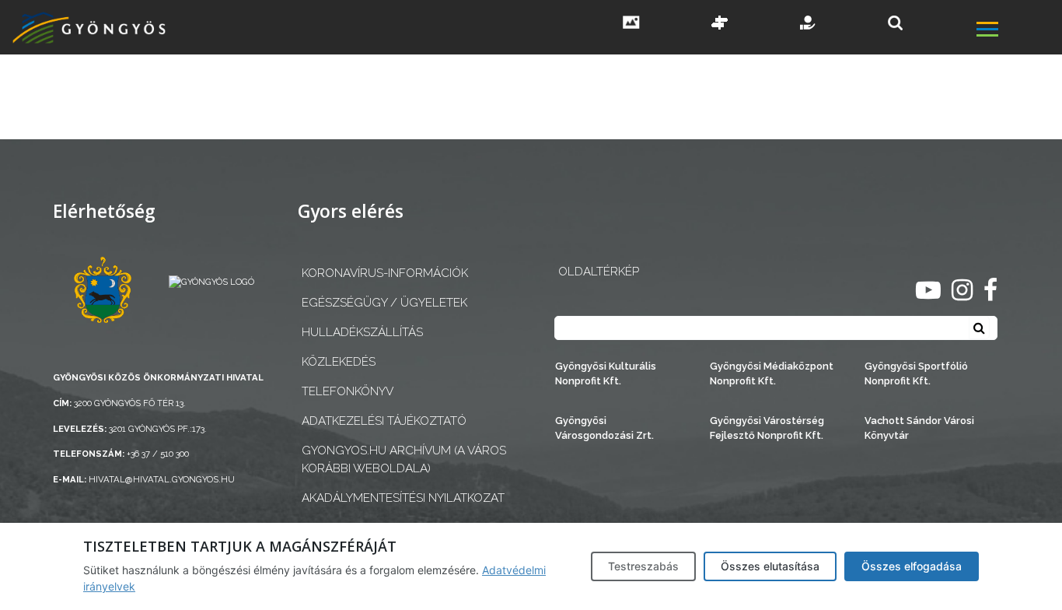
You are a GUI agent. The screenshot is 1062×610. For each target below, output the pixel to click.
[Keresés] (895, 23)
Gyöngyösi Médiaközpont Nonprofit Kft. (771, 373)
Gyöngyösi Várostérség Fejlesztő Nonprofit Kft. (767, 428)
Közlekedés (339, 362)
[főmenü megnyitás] (1017, 31)
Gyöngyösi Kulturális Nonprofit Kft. (605, 373)
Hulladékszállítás (362, 332)
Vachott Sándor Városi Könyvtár (919, 428)
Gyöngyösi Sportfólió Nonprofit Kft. (916, 373)
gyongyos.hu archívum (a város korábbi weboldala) (404, 459)
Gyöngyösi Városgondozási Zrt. (604, 428)
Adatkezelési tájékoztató (384, 421)
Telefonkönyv (347, 391)
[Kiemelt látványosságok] (719, 24)
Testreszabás (643, 566)
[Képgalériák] (631, 24)
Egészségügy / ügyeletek (384, 303)
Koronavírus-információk (385, 273)
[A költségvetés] (808, 24)
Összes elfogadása (911, 566)
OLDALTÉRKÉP (598, 272)
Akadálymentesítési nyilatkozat (403, 498)
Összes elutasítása (770, 566)
